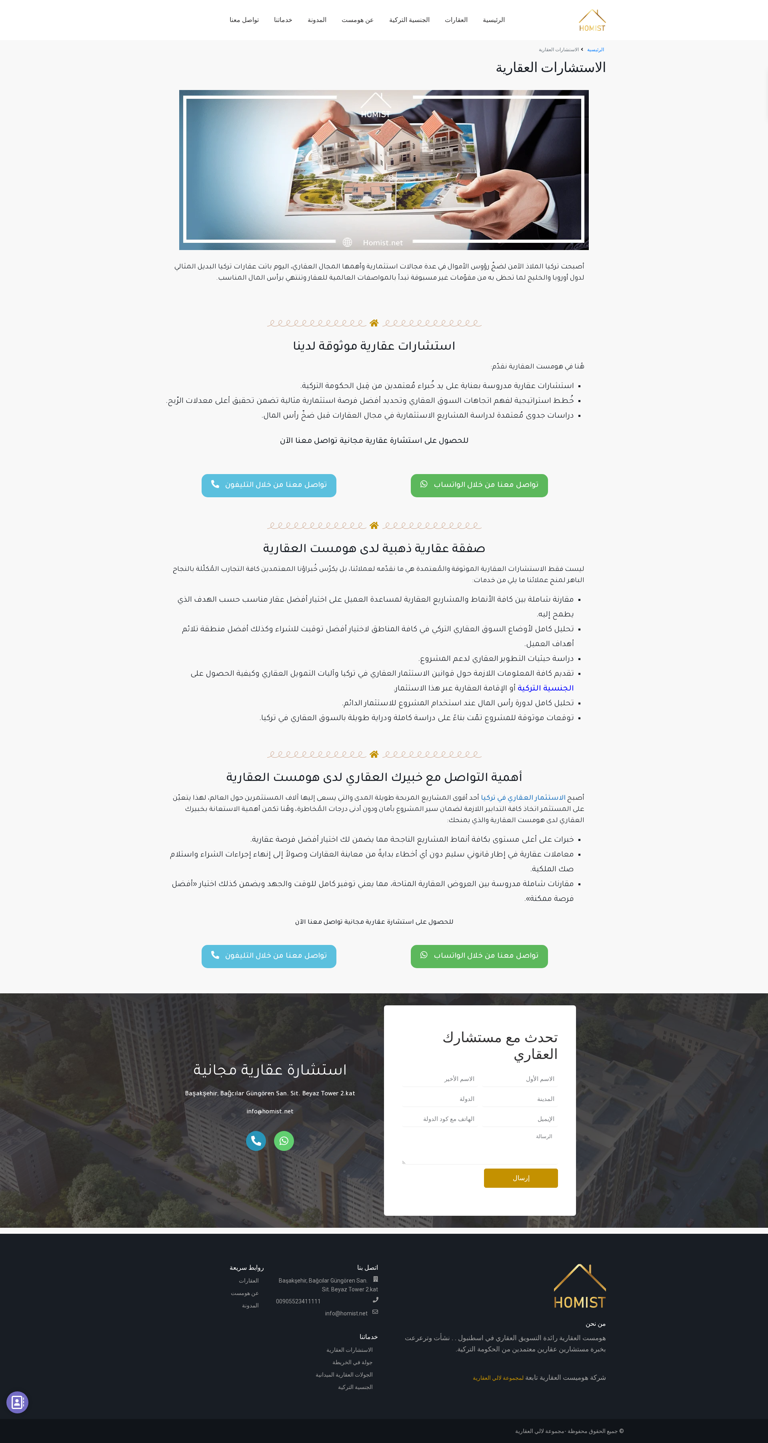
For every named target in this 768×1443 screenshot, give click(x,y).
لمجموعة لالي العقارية (498, 1378)
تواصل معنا (244, 20)
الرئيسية (494, 20)
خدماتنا (283, 20)
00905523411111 (298, 1301)
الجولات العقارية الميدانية (344, 1374)
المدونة (317, 20)
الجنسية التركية (409, 20)
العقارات (456, 20)
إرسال (521, 1178)
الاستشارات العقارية (349, 1350)
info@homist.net (270, 1112)
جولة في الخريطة (352, 1362)
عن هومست (358, 20)
